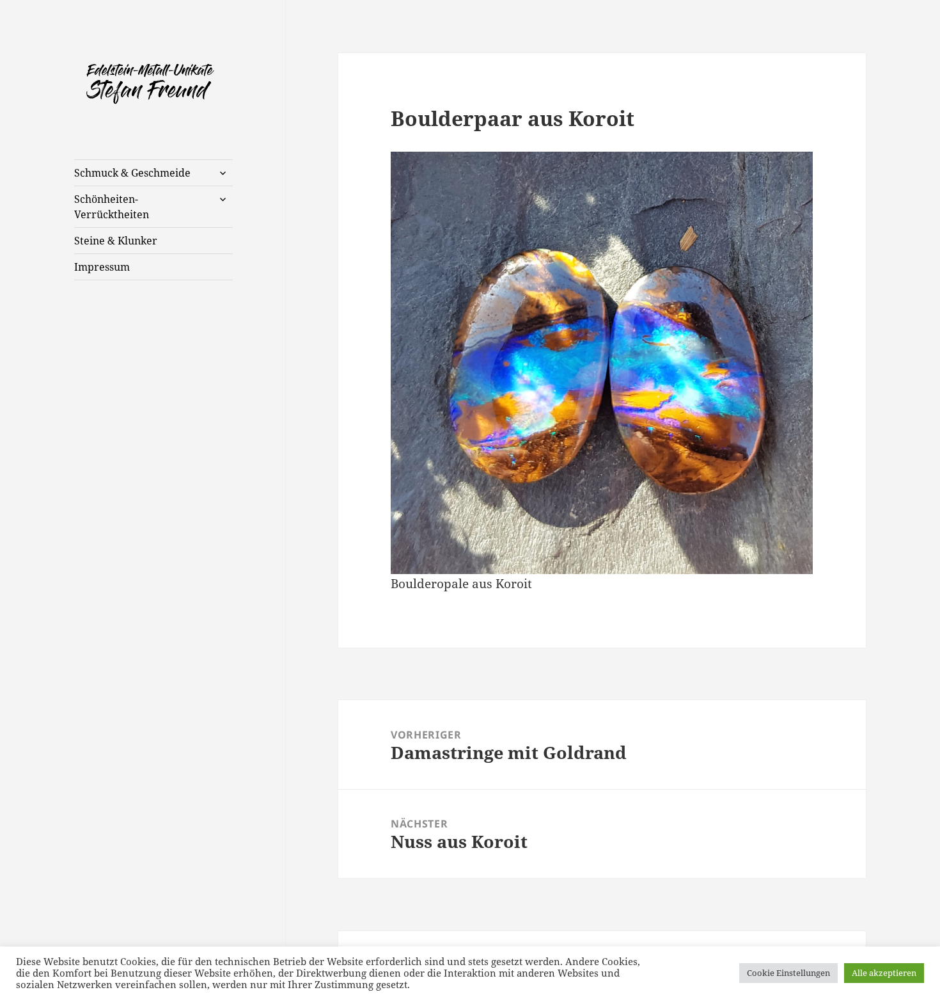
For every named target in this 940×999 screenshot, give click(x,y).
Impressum (102, 267)
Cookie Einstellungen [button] (788, 973)
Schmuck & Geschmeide (132, 173)
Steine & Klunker (115, 241)
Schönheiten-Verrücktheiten (111, 206)
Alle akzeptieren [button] (884, 973)
